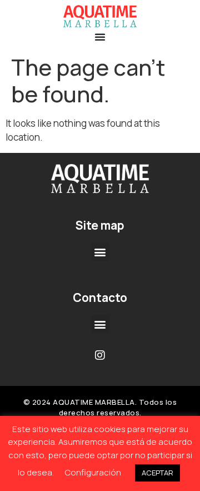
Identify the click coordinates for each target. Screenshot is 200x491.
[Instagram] (100, 355)
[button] (100, 36)
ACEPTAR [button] (157, 473)
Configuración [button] (93, 472)
